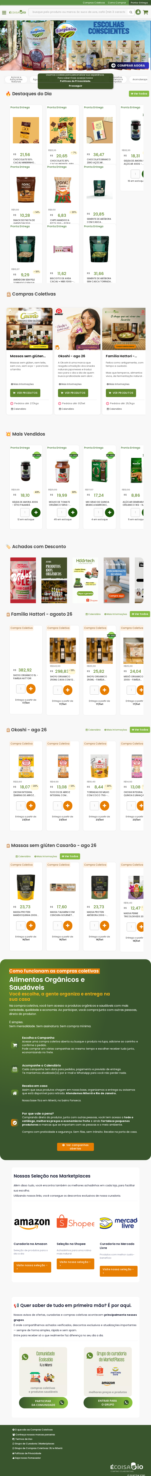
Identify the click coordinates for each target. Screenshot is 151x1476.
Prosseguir (75, 85)
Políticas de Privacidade (75, 81)
